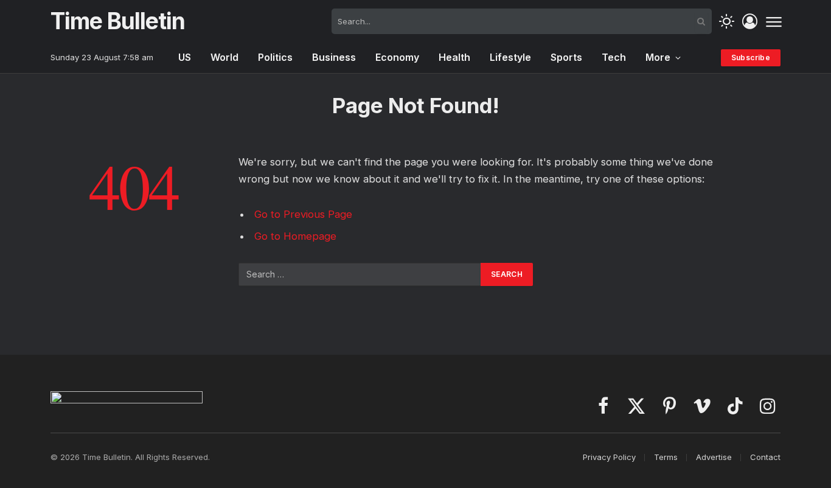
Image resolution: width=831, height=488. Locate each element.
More (657, 57)
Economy (397, 57)
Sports (566, 57)
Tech (614, 57)
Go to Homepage (295, 236)
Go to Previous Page (303, 214)
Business (334, 57)
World (224, 57)
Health (454, 57)
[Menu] (773, 21)
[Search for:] (360, 274)
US (184, 57)
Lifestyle (510, 57)
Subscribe (750, 57)
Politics (275, 57)
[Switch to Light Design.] (727, 21)
